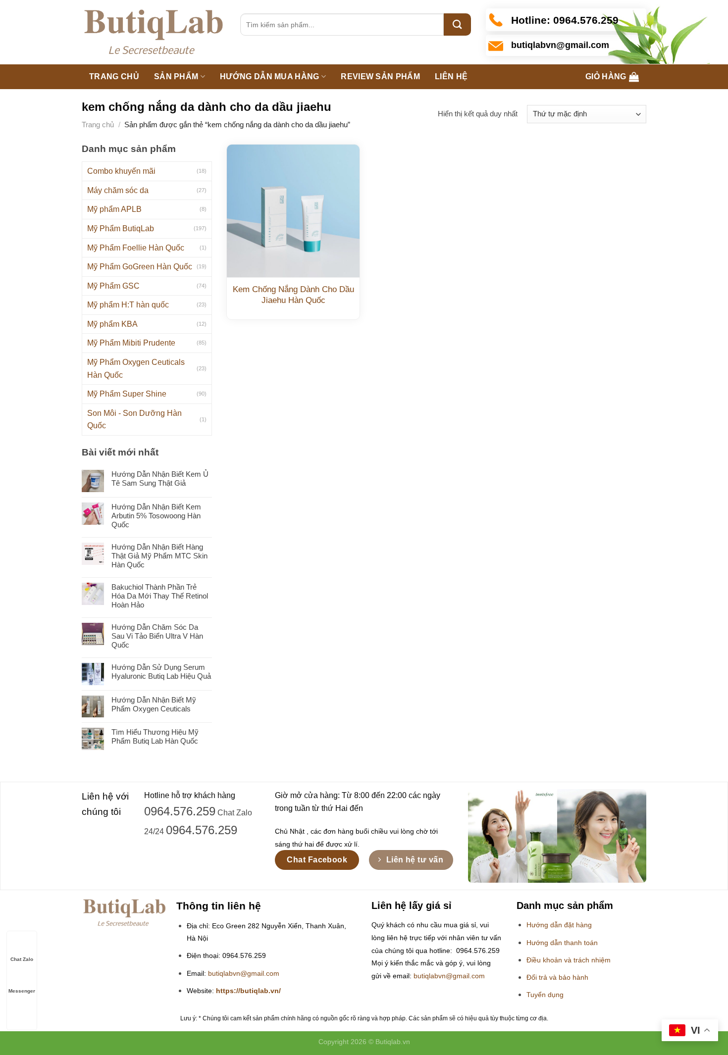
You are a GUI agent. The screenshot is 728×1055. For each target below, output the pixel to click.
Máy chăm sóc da (118, 190)
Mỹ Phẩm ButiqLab (120, 228)
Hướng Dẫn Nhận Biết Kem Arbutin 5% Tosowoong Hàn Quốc (156, 515)
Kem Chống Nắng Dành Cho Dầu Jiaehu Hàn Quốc (293, 295)
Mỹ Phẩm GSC (113, 286)
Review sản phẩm (380, 76)
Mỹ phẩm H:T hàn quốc (128, 305)
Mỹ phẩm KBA (112, 324)
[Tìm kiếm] (457, 24)
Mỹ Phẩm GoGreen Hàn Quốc (139, 266)
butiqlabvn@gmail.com (243, 973)
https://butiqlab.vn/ (248, 991)
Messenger (21, 991)
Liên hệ (451, 76)
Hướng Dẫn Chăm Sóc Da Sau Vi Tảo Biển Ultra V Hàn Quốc (157, 636)
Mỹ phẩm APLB (114, 209)
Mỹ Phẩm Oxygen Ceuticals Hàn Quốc (136, 368)
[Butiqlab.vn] (153, 32)
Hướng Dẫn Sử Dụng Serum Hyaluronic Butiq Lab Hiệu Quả (161, 671)
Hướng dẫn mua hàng (269, 76)
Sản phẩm (176, 76)
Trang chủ (114, 76)
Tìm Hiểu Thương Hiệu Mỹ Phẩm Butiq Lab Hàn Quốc (155, 736)
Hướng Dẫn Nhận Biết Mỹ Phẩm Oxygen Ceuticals (153, 704)
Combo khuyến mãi (121, 171)
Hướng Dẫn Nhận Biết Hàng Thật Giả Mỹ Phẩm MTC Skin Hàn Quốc (159, 556)
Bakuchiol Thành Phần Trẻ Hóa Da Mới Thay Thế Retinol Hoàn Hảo (159, 596)
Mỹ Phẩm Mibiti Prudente (131, 343)
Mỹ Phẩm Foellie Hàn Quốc (135, 248)
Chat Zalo (21, 959)
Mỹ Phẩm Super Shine (126, 394)
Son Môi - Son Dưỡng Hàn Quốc (134, 419)
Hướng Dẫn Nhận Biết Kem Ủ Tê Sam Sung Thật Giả (159, 478)
